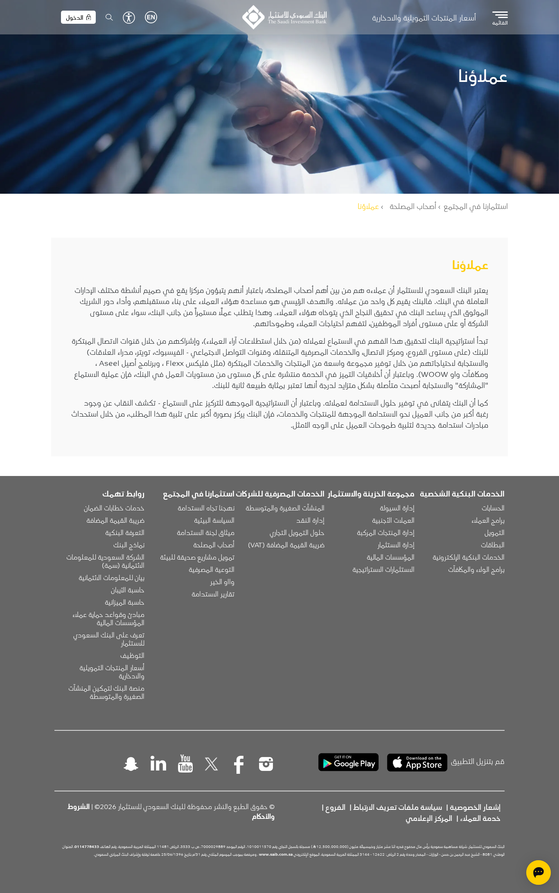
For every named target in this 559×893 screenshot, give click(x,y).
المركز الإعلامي (429, 817)
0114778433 (86, 846)
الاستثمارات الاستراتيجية (383, 569)
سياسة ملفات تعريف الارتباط (397, 806)
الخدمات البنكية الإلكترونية (469, 556)
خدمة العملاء (480, 817)
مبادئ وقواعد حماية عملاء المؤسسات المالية (107, 618)
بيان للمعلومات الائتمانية (111, 577)
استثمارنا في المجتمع (476, 205)
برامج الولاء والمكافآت (476, 569)
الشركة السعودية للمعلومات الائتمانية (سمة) (104, 561)
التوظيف (132, 655)
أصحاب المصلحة (413, 205)
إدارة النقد (310, 520)
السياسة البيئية (214, 520)
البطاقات (493, 544)
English (151, 17)
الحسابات (493, 507)
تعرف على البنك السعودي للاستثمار (108, 638)
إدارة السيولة (397, 507)
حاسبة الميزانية (124, 601)
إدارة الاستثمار (396, 544)
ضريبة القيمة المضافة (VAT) (286, 544)
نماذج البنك (128, 544)
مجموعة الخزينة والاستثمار (371, 493)
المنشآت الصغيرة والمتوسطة (285, 507)
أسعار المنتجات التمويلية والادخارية (424, 17)
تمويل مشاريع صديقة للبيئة (197, 556)
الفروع (335, 806)
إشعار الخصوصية (475, 806)
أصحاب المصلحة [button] (213, 544)
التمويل (495, 532)
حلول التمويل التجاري (297, 532)
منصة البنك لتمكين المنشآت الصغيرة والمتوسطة (105, 692)
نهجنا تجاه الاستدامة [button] (206, 507)
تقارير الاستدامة (213, 593)
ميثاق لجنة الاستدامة (205, 532)
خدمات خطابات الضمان (114, 507)
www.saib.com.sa (276, 854)
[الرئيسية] (284, 17)
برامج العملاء (488, 520)
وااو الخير (222, 581)
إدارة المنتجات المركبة (386, 532)
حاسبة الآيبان (127, 589)
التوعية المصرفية (211, 569)
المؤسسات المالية (391, 556)
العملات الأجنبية (393, 520)
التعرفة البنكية (124, 532)
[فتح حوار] (538, 872)
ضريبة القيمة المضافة (115, 520)
